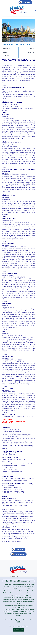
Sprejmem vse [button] (18, 630)
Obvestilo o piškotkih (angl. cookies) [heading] (18, 581)
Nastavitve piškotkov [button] (22, 626)
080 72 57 (27, 2)
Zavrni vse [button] (12, 626)
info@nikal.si (20, 554)
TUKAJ (18, 622)
